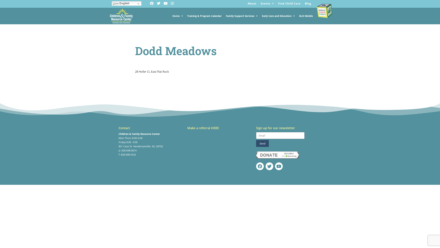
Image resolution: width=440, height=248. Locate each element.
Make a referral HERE (203, 128)
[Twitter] (158, 3)
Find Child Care (289, 3)
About (252, 3)
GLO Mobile (306, 16)
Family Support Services (240, 16)
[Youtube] (165, 3)
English (124, 3)
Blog (308, 3)
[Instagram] (172, 3)
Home (176, 16)
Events (265, 3)
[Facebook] (151, 3)
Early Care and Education (277, 16)
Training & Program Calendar (204, 16)
